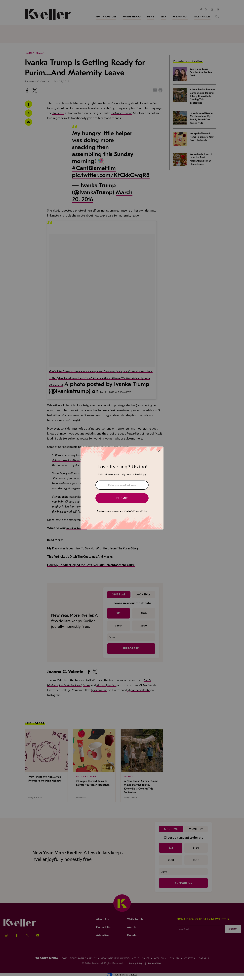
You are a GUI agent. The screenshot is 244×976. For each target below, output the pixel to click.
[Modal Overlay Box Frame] (122, 488)
